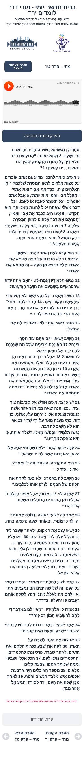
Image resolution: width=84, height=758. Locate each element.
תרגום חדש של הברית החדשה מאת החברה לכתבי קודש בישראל (42, 701)
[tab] (42, 136)
